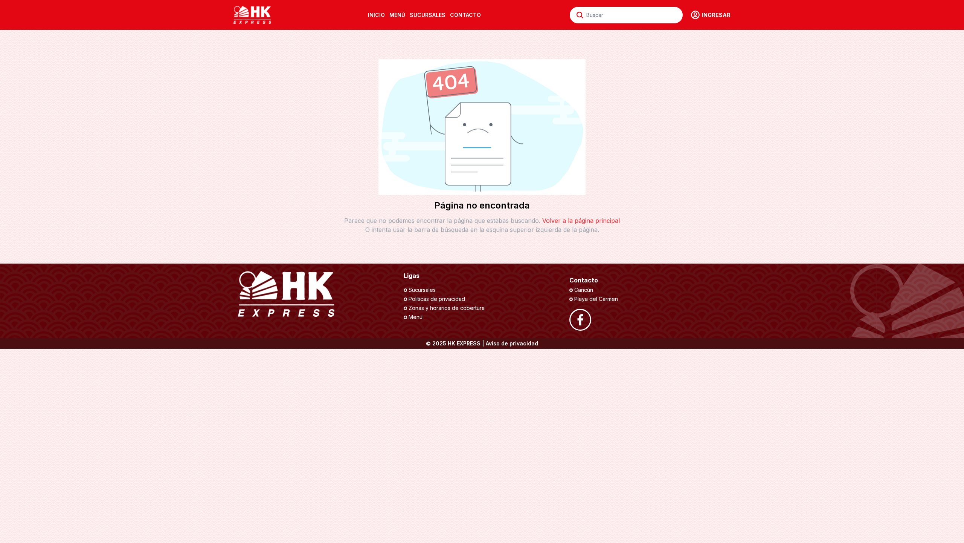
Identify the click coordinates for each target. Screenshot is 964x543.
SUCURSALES (427, 15)
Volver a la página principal (581, 220)
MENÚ (397, 15)
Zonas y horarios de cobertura (447, 308)
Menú (416, 317)
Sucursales (422, 290)
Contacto (465, 15)
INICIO (376, 15)
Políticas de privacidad (437, 299)
